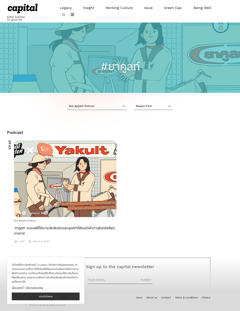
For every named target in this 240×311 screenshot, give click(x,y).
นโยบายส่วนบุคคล (34, 287)
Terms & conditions (186, 297)
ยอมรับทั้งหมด (46, 296)
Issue (139, 297)
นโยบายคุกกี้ (18, 287)
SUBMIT (146, 279)
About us (151, 297)
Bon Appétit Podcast (25, 220)
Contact (166, 297)
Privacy (206, 297)
